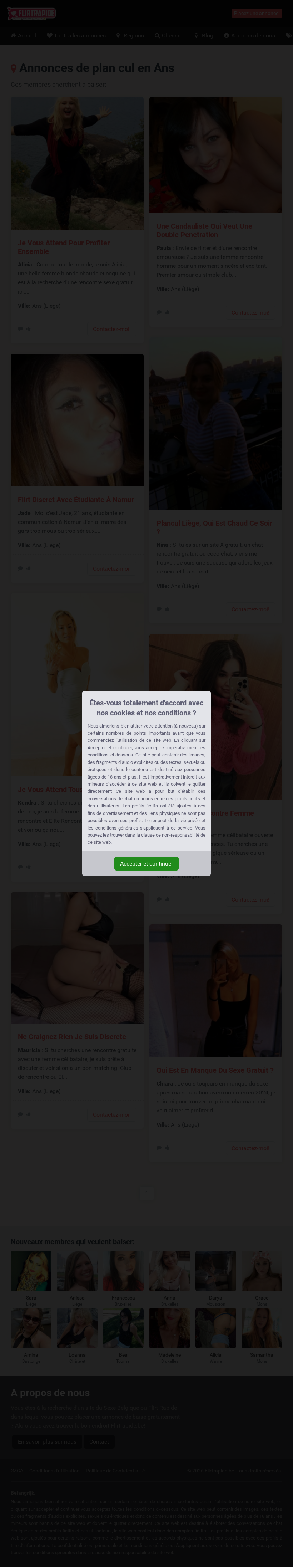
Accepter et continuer (146, 863)
